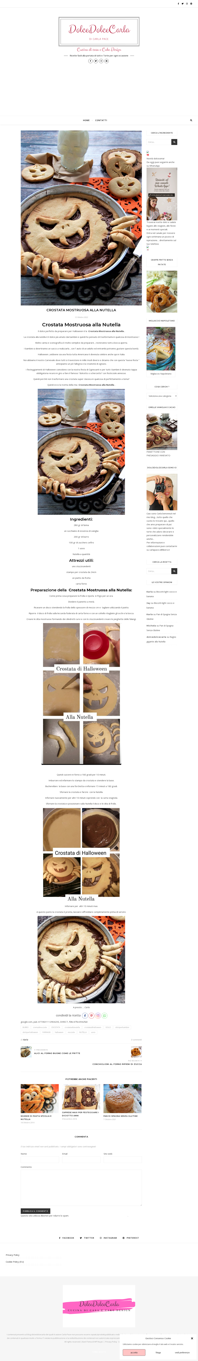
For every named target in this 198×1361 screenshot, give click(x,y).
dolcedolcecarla (156, 637)
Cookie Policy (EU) (15, 1261)
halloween (59, 1032)
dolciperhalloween (30, 1032)
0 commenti (136, 1039)
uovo (93, 1032)
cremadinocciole (40, 1027)
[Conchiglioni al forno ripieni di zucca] (136, 1051)
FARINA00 (46, 1032)
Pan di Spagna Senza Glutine (120, 1116)
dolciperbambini (122, 1027)
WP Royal (98, 1341)
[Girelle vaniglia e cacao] (162, 431)
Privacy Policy (12, 1254)
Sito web (108, 1153)
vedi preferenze (182, 1352)
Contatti (101, 120)
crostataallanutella (72, 1027)
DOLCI (108, 1027)
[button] (192, 1338)
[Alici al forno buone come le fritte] (26, 1051)
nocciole (71, 1032)
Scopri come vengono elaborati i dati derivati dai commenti (98, 1215)
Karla (25, 1039)
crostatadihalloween (92, 1027)
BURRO (26, 1027)
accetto (134, 1352)
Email (65, 1153)
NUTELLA (83, 1032)
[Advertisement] (99, 94)
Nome (25, 1153)
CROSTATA (55, 1027)
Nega (158, 1352)
